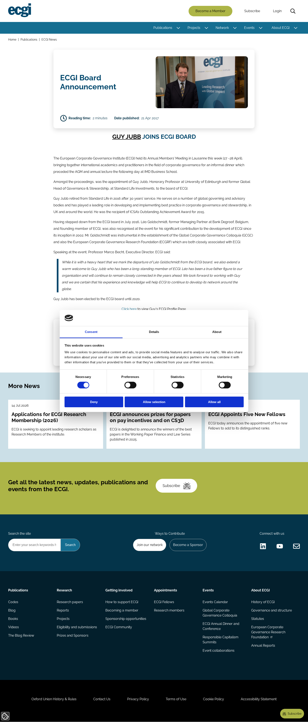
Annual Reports (263, 645)
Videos (13, 627)
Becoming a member (121, 610)
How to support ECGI (121, 602)
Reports (63, 610)
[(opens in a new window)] (263, 546)
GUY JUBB (126, 136)
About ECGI (281, 28)
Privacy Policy (138, 699)
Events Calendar (215, 602)
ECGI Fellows (164, 602)
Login (277, 11)
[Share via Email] (296, 546)
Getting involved (118, 590)
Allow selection (154, 402)
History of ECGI (263, 602)
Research (64, 590)
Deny (94, 402)
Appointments (165, 590)
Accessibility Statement (259, 699)
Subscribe (252, 11)
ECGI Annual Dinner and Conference (221, 626)
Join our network (150, 545)
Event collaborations (218, 651)
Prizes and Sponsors (72, 635)
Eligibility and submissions (77, 627)
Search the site (19, 534)
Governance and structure (271, 610)
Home (12, 39)
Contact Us (101, 699)
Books (13, 619)
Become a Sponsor (188, 545)
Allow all (214, 402)
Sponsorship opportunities (125, 619)
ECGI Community (118, 627)
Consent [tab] (91, 332)
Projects (194, 28)
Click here (129, 309)
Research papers (70, 602)
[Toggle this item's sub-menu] (178, 27)
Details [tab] (154, 332)
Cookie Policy (213, 699)
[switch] (130, 385)
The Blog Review (21, 635)
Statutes (257, 619)
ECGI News (49, 39)
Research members (169, 610)
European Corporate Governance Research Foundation (268, 632)
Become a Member (210, 11)
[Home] (19, 10)
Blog (12, 610)
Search (293, 11)
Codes (13, 602)
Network (222, 28)
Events (249, 28)
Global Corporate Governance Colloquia (220, 612)
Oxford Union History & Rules (53, 699)
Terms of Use (176, 699)
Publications (162, 28)
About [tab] (216, 332)
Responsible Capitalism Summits (220, 639)
